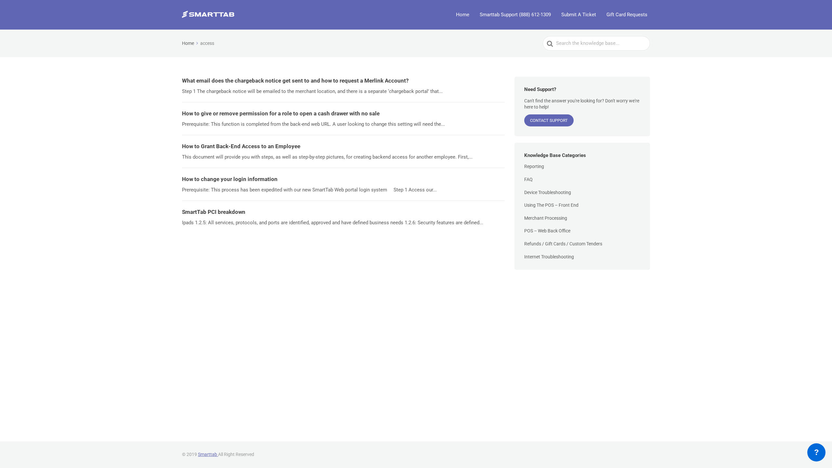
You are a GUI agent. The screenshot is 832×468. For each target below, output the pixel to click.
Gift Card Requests (626, 15)
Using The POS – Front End (551, 205)
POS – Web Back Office (547, 230)
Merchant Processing (545, 218)
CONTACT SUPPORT (549, 120)
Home (462, 15)
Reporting (534, 166)
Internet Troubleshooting (549, 256)
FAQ (528, 179)
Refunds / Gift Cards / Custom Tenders (563, 243)
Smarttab (208, 454)
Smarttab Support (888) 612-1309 (515, 15)
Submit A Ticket (578, 15)
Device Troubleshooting (547, 192)
